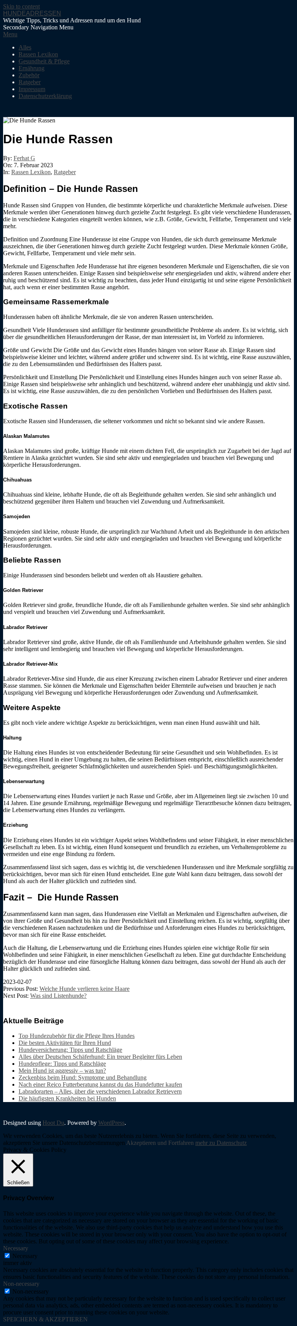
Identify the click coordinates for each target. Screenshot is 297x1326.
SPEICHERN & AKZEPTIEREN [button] (45, 1319)
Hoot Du (53, 1122)
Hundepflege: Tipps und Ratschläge (62, 1063)
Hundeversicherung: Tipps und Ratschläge (70, 1049)
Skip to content (21, 6)
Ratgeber (65, 172)
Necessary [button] (15, 1248)
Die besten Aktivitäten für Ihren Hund (65, 1042)
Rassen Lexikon (31, 172)
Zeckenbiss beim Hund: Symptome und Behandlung (83, 1077)
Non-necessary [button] (21, 1283)
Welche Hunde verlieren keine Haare (84, 988)
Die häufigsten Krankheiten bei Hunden (67, 1098)
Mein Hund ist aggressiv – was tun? (62, 1070)
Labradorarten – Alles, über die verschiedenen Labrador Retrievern (100, 1091)
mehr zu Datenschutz (221, 1142)
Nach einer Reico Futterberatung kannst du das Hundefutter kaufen (100, 1084)
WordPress (111, 1122)
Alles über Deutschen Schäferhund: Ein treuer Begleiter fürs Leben (100, 1056)
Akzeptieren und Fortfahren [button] (160, 1142)
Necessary (25, 1256)
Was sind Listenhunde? (58, 995)
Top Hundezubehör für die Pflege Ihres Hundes (77, 1036)
